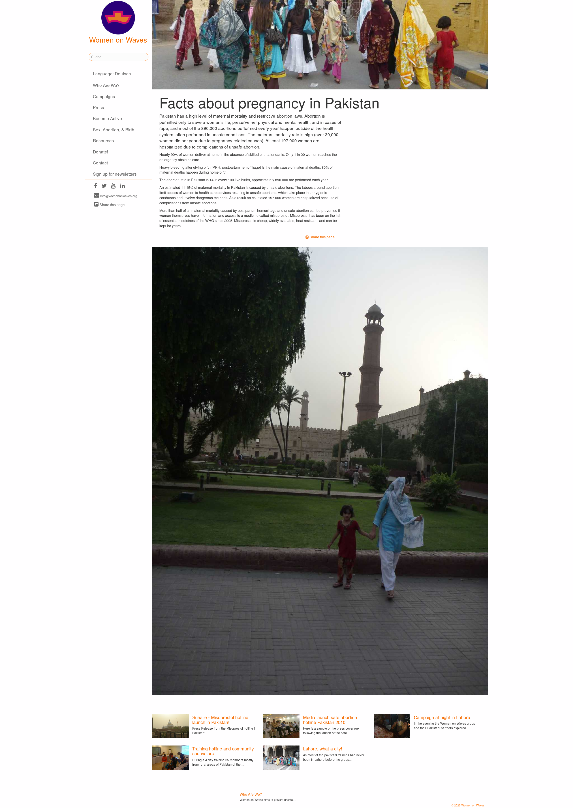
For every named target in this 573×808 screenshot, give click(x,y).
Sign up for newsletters (115, 174)
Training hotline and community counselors (223, 751)
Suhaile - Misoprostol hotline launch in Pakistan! (220, 719)
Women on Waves (118, 39)
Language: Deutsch (112, 73)
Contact (100, 162)
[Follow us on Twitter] (104, 186)
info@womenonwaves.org (118, 195)
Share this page (112, 204)
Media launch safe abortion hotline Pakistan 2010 (330, 719)
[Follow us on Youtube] (113, 186)
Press (98, 107)
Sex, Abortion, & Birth (113, 129)
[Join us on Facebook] (95, 186)
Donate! (100, 152)
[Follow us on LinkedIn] (122, 186)
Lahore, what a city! (322, 748)
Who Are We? (106, 85)
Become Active (107, 118)
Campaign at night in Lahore (442, 717)
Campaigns (104, 96)
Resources (103, 140)
